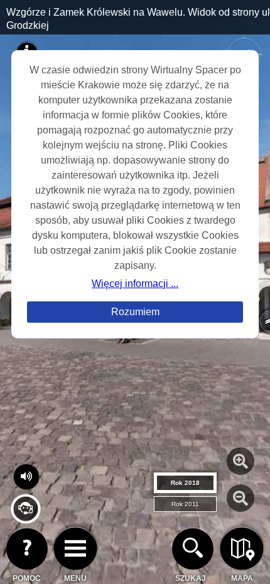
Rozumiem (135, 311)
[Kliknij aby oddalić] (240, 498)
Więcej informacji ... (135, 283)
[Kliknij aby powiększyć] (240, 461)
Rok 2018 (185, 482)
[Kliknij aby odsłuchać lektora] (25, 518)
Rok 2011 (185, 504)
